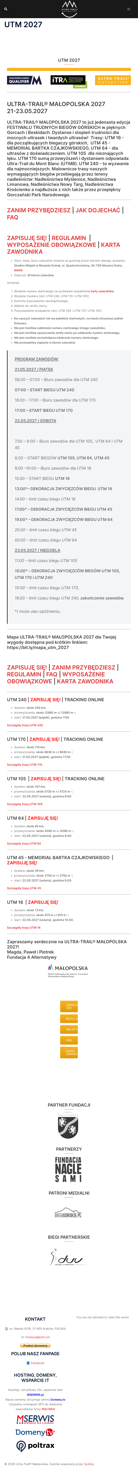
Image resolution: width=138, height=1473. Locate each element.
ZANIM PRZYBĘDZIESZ (39, 210)
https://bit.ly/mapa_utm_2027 (38, 647)
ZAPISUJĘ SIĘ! (27, 237)
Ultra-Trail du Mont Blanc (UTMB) (42, 163)
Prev (56, 1169)
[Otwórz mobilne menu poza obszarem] (128, 9)
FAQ (12, 217)
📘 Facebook (35, 1363)
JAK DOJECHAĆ (97, 210)
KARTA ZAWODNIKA (85, 681)
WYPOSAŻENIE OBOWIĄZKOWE (51, 244)
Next (82, 1169)
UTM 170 (16, 739)
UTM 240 (17, 699)
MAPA (18, 270)
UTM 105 (16, 778)
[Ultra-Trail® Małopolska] (69, 8)
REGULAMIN (69, 237)
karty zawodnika (102, 291)
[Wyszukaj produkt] (5, 9)
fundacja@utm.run (37, 1337)
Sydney (89, 1464)
